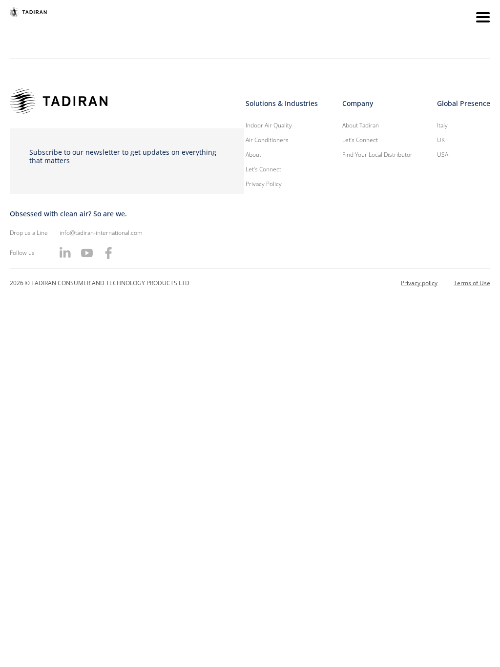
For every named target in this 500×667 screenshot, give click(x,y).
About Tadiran (360, 125)
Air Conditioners (267, 140)
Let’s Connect (263, 169)
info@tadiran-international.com (101, 233)
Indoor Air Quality (269, 125)
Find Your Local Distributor (377, 154)
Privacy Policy (264, 184)
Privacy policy (419, 283)
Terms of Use (472, 283)
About (253, 154)
